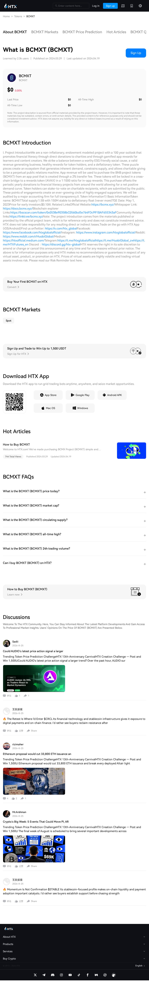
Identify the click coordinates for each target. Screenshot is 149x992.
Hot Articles (116, 32)
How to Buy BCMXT (16, 444)
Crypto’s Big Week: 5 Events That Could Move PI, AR (36, 821)
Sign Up (136, 53)
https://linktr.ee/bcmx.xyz (26, 216)
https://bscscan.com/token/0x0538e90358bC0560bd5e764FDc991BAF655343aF (63, 212)
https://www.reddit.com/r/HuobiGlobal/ (28, 236)
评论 (9, 695)
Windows (82, 408)
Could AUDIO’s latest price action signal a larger (33, 651)
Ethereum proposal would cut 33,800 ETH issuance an (37, 754)
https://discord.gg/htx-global (61, 244)
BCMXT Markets (44, 32)
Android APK (114, 395)
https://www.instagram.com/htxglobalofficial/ (106, 232)
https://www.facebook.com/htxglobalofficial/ (32, 232)
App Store (51, 395)
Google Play (82, 395)
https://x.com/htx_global (61, 228)
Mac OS (50, 408)
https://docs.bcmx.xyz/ (18, 208)
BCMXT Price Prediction (82, 32)
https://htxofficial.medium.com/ (24, 240)
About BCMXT (15, 32)
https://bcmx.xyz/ (102, 204)
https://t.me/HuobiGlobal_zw (114, 240)
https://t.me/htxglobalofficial (76, 240)
